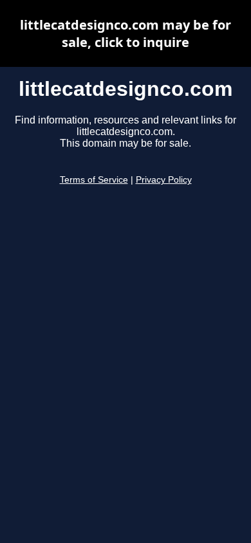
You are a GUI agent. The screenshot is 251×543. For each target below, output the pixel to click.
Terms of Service (94, 180)
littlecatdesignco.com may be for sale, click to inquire (125, 33)
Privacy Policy (164, 180)
